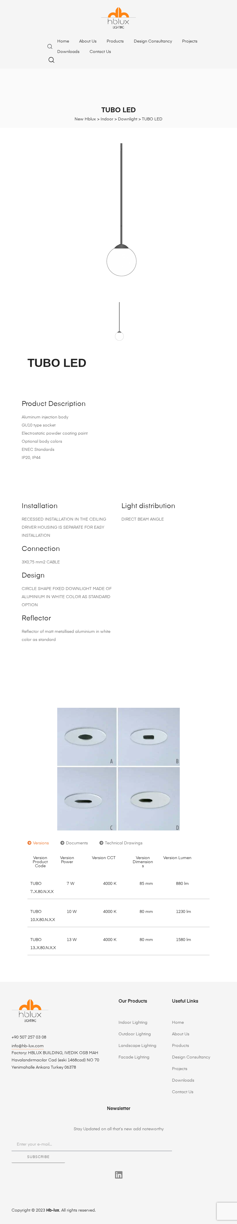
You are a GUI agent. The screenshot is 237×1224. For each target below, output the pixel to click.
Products (115, 41)
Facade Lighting (133, 1057)
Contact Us (100, 52)
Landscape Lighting (137, 1046)
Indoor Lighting (132, 1023)
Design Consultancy (153, 41)
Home (63, 41)
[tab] (38, 843)
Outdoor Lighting (134, 1034)
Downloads (68, 52)
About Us (88, 41)
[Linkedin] (118, 1175)
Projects (189, 41)
